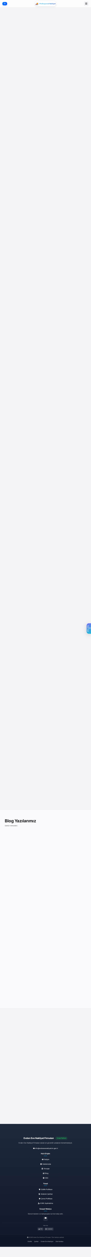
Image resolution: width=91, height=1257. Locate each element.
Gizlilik (30, 1241)
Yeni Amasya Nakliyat (17, 656)
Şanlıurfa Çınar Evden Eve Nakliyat (65, 91)
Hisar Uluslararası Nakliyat (19, 279)
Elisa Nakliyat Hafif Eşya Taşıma (21, 469)
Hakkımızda (46, 1164)
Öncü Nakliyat (55, 469)
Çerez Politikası (46, 1199)
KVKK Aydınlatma (46, 1203)
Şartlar (36, 1241)
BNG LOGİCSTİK (14, 718)
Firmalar (46, 1169)
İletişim (46, 1159)
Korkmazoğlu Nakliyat (17, 780)
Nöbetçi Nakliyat (56, 531)
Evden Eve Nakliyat (47, 1241)
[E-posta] (45, 1219)
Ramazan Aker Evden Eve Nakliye (64, 153)
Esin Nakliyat (12, 214)
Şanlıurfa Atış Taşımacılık (60, 656)
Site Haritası (59, 1241)
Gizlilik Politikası (46, 1189)
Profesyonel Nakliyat (16, 592)
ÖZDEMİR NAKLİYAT (58, 592)
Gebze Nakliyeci (56, 279)
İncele (37, 894)
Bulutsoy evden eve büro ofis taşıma (66, 343)
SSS (46, 1178)
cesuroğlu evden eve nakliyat (21, 91)
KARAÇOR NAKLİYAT (16, 343)
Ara (35, 124)
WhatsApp (16, 124)
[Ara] (16, 1079)
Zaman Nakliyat (56, 405)
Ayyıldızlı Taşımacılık (16, 531)
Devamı (11, 109)
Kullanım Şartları (46, 1194)
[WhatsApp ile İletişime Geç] (11, 1079)
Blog (46, 1173)
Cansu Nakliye (13, 405)
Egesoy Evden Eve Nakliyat (61, 214)
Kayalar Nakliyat (14, 153)
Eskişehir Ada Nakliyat (59, 718)
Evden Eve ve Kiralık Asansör (62, 780)
